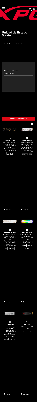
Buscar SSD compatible (18, 119)
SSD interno (10, 73)
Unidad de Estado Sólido (14, 44)
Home (4, 44)
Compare (8, 210)
